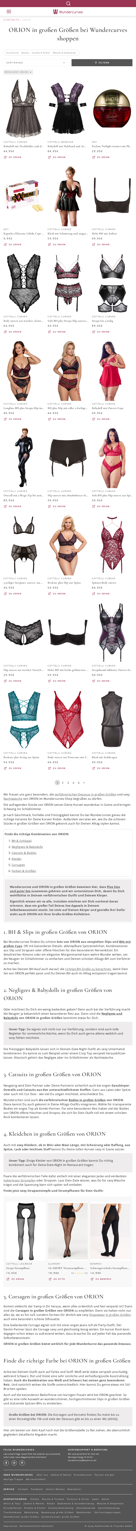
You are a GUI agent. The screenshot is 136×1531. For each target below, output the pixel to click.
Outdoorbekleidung (60, 1508)
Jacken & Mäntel (33, 1503)
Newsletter (74, 1489)
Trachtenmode (13, 1512)
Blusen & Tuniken (53, 1499)
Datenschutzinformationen (36, 1526)
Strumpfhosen (13, 1508)
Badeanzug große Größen (57, 1512)
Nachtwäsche (13, 799)
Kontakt (23, 1489)
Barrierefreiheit (36, 1479)
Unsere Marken (55, 1489)
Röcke (51, 1503)
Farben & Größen (24, 871)
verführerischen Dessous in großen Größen (85, 794)
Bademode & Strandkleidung (76, 1503)
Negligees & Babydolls (27, 847)
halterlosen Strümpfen (20, 1180)
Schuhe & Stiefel (35, 1508)
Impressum (11, 1526)
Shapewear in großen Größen (110, 1315)
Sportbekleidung (109, 1508)
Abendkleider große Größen (21, 1517)
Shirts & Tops (12, 1503)
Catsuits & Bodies (24, 853)
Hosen (105, 1499)
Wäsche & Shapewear (110, 1503)
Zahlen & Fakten (61, 1475)
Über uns (42, 1475)
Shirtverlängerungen (107, 1512)
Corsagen (18, 865)
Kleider (17, 859)
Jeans (95, 1499)
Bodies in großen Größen (87, 1100)
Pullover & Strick (78, 1499)
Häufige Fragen (13, 1479)
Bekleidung (31, 1512)
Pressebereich (83, 1475)
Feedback (37, 1489)
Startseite (11, 20)
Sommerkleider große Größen (60, 1517)
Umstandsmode (86, 1508)
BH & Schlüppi (22, 841)
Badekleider (84, 1512)
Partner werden (104, 1475)
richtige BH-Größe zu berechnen (88, 969)
